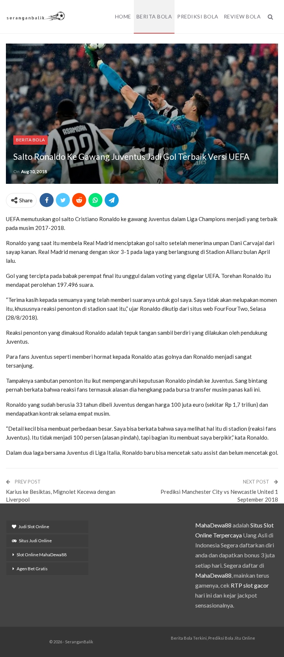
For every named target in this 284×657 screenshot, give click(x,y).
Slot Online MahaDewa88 (42, 554)
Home (123, 16)
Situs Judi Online (35, 540)
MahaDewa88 (213, 525)
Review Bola (242, 16)
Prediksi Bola (198, 16)
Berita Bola (154, 16)
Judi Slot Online (33, 526)
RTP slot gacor (250, 585)
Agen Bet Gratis (32, 568)
